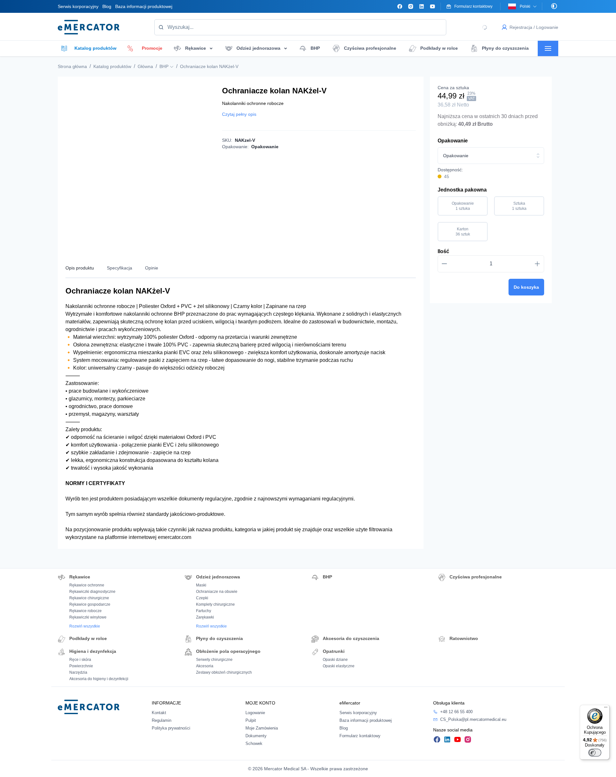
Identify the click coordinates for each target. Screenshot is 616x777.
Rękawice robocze (85, 611)
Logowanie (255, 712)
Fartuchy (203, 611)
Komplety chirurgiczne (215, 604)
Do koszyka (526, 287)
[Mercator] (88, 706)
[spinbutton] (491, 264)
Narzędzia (78, 672)
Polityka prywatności (171, 728)
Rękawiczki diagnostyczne (92, 591)
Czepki (202, 598)
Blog (106, 6)
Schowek (253, 743)
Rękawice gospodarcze (89, 604)
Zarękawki (205, 617)
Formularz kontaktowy (360, 735)
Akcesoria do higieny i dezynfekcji (98, 679)
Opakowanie (453, 140)
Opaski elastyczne (339, 666)
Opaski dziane (335, 659)
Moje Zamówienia (261, 728)
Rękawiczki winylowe (88, 617)
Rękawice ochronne (86, 585)
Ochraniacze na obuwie (216, 591)
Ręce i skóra (80, 659)
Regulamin (161, 720)
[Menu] (606, 709)
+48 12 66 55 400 (456, 711)
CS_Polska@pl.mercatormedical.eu (473, 719)
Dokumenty (256, 735)
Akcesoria (204, 666)
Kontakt (159, 712)
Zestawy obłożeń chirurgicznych (224, 672)
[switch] (594, 752)
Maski (201, 585)
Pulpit (250, 720)
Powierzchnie (81, 666)
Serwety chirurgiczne (214, 659)
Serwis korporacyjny (78, 6)
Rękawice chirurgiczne (89, 598)
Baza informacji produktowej (143, 6)
